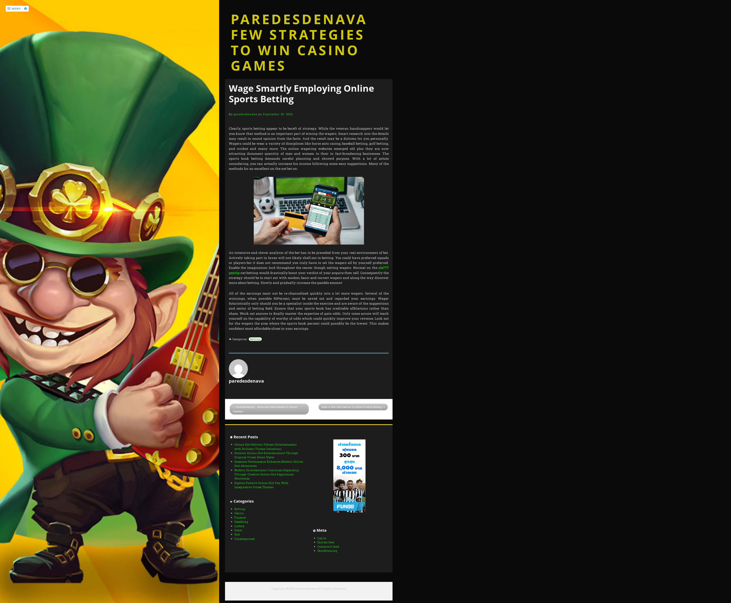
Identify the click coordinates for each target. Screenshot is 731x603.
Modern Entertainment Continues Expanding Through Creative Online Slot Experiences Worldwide (266, 474)
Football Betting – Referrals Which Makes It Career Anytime (265, 409)
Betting (255, 339)
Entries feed (325, 542)
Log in (321, 538)
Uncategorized (244, 539)
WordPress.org (327, 551)
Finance (240, 517)
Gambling (241, 522)
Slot (237, 534)
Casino (239, 513)
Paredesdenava (299, 19)
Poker (238, 530)
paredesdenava (245, 114)
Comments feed (328, 546)
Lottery (239, 526)
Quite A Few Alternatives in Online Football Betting (352, 407)
